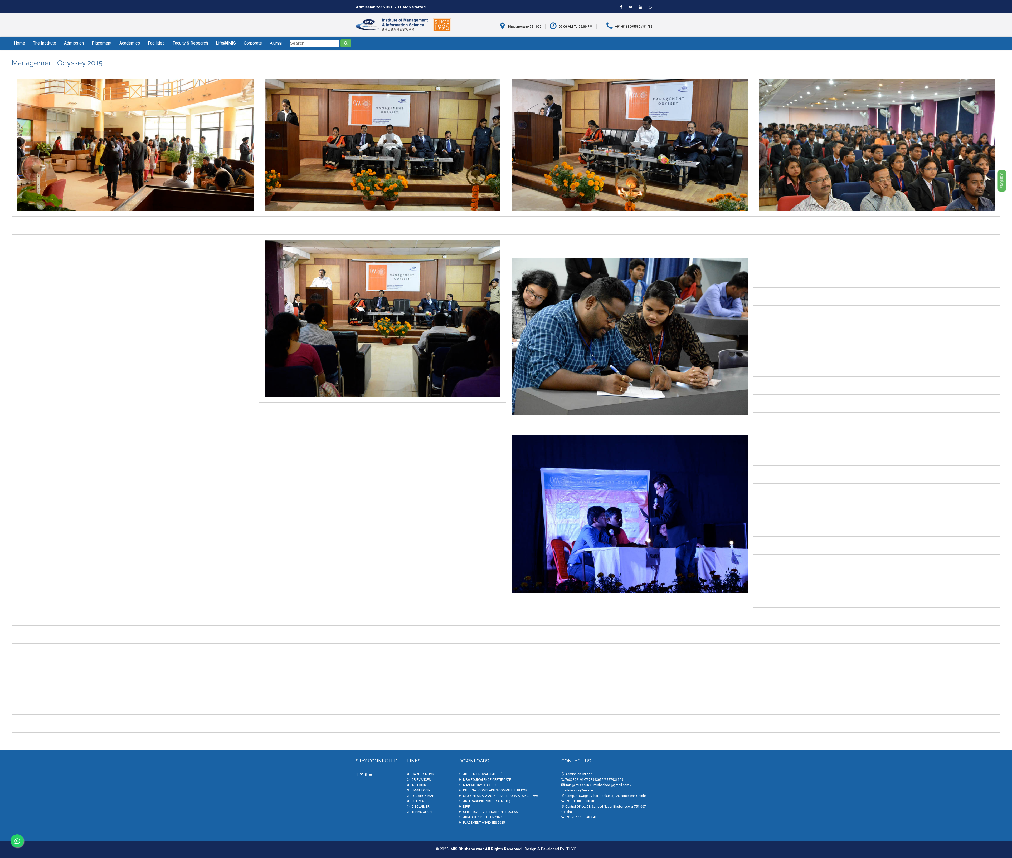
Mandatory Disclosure (482, 785)
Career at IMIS (423, 774)
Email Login (421, 790)
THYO (571, 849)
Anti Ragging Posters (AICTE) (486, 801)
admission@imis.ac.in (581, 790)
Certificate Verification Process (490, 812)
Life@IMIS (226, 43)
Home (19, 43)
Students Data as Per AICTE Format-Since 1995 (501, 796)
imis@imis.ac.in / (578, 785)
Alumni (276, 43)
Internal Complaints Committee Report (496, 790)
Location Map (423, 796)
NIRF (466, 806)
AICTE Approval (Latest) (482, 774)
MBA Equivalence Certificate (487, 780)
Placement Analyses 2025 (484, 823)
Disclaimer (421, 806)
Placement (101, 43)
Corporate (253, 43)
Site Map (418, 801)
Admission (74, 43)
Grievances (421, 780)
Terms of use (422, 812)
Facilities (156, 43)
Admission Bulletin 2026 (483, 817)
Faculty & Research (190, 43)
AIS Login (419, 785)
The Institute (44, 43)
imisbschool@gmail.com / (612, 785)
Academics (129, 43)
